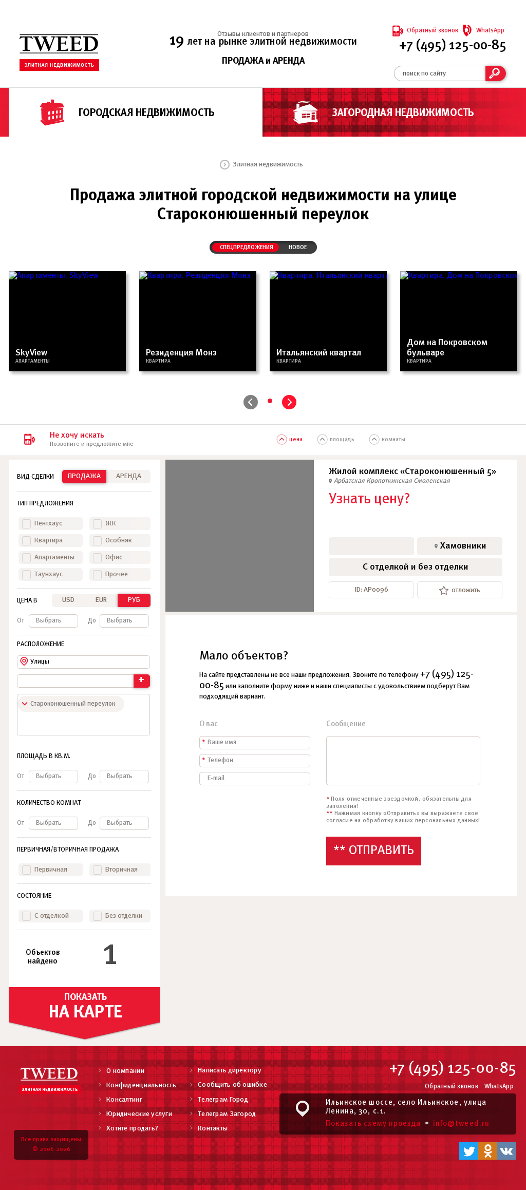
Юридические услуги (139, 1114)
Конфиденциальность (141, 1085)
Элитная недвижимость (268, 164)
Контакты (213, 1128)
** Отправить (373, 851)
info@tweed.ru (461, 1123)
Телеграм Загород (227, 1114)
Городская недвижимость (147, 113)
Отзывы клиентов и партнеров (263, 34)
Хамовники (463, 546)
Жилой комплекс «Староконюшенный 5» (412, 471)
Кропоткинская (390, 481)
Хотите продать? (132, 1128)
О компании (125, 1071)
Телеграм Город (223, 1100)
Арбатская (350, 481)
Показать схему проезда (373, 1123)
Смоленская (432, 481)
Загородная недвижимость (403, 113)
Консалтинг (124, 1100)
